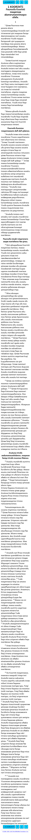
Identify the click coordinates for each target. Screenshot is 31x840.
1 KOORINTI (9, 2)
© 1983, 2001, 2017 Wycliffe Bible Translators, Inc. (15, 831)
